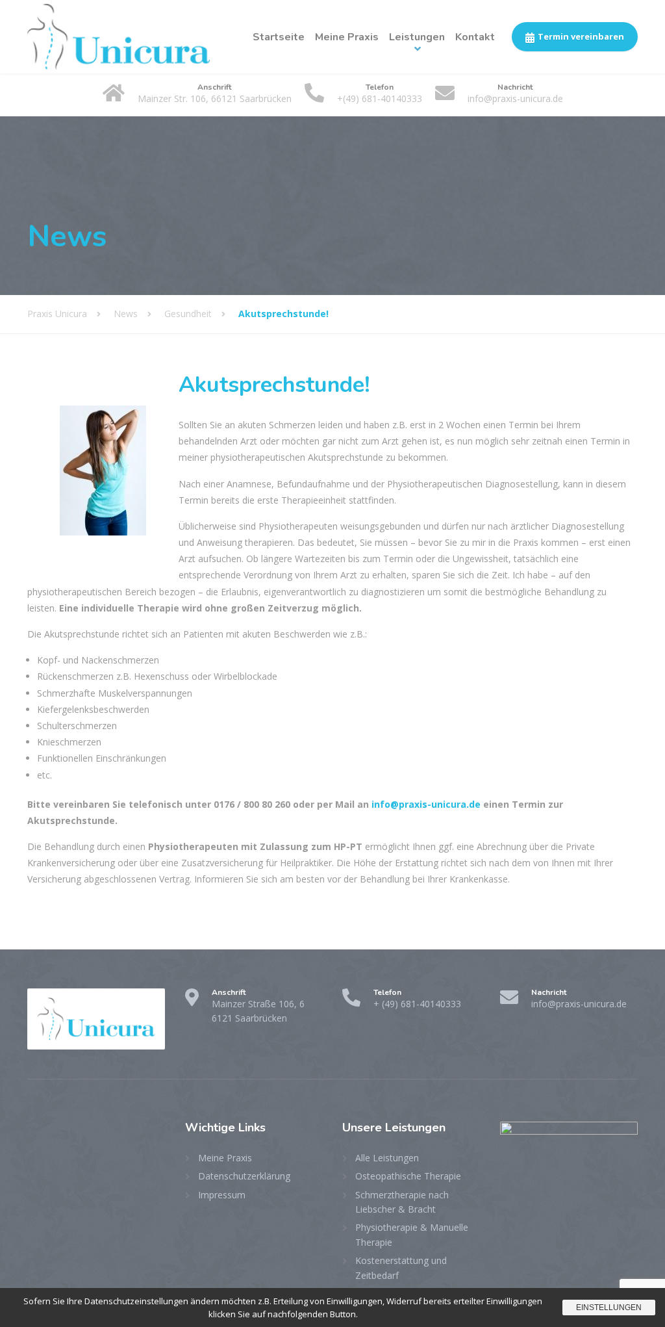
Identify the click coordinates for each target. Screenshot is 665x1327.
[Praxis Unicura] (118, 36)
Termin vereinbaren (581, 36)
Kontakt (475, 37)
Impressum (221, 1195)
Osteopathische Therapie (408, 1176)
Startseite (279, 37)
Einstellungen (609, 1307)
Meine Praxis (347, 37)
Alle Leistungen (387, 1158)
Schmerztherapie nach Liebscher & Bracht (402, 1202)
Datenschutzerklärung (244, 1176)
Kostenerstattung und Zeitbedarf (401, 1267)
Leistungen (417, 37)
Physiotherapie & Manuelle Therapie (411, 1234)
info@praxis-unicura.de (426, 804)
